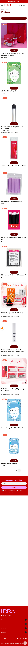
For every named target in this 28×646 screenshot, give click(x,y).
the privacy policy (11, 491)
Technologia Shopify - (13, 643)
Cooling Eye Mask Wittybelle (9, 463)
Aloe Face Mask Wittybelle (8, 91)
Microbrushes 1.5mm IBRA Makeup (11, 201)
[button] (2, 5)
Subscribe (14, 487)
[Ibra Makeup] (8, 5)
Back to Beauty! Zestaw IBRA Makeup (12, 313)
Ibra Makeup (6, 643)
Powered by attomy (20, 643)
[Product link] (14, 40)
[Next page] (19, 470)
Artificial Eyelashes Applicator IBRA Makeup (13, 166)
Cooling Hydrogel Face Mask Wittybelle (12, 428)
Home (2, 9)
